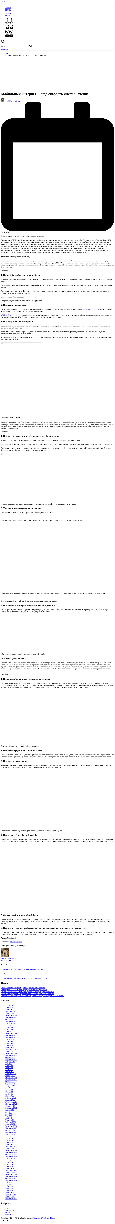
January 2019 (10, 1172)
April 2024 (9, 1045)
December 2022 (11, 1078)
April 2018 (9, 1191)
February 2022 (10, 1098)
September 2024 (11, 1037)
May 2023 (9, 1068)
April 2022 (9, 1094)
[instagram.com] (9, 33)
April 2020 (9, 1142)
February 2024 (10, 1050)
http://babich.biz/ (16, 942)
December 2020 (11, 1126)
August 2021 (10, 1110)
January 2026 (10, 1013)
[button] (25, 46)
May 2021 (9, 1116)
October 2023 (10, 1058)
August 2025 (10, 1023)
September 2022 (11, 1084)
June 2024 (9, 1041)
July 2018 (8, 1184)
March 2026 (9, 1009)
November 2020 (11, 1128)
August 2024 (10, 1039)
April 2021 (9, 1118)
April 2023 (9, 1070)
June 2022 (9, 1090)
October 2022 (10, 1082)
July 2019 (8, 1160)
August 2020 (10, 1134)
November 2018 (11, 1176)
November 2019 (11, 1152)
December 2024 (11, 1033)
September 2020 (11, 1132)
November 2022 (11, 1080)
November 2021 (11, 1104)
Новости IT (9, 1210)
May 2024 (9, 1043)
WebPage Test (6, 315)
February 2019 (10, 1170)
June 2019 (9, 1162)
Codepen (14, 337)
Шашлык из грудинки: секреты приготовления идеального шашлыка (27, 994)
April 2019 (9, 1166)
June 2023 (9, 1066)
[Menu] (2, 4)
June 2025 (9, 1027)
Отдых (8, 1212)
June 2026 (9, 1005)
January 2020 (10, 1148)
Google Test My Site (92, 309)
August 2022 (10, 1086)
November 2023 (11, 1056)
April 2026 (9, 1007)
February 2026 (10, 1011)
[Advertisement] (57, 73)
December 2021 (11, 1102)
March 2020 (9, 1144)
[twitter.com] (9, 25)
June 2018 (9, 1187)
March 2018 (9, 1193)
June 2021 (9, 1114)
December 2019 (11, 1150)
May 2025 (9, 1029)
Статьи (8, 1214)
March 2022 (9, 1096)
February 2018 (10, 1195)
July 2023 (8, 1064)
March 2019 (9, 1168)
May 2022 (9, 1092)
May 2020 (9, 1140)
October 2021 (10, 1106)
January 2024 (10, 1052)
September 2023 (11, 1060)
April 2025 (9, 1031)
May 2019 (9, 1164)
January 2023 (10, 1076)
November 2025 (11, 1017)
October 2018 (10, 1178)
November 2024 (11, 1035)
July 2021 (8, 1112)
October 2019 (10, 1154)
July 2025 (8, 1025)
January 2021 (10, 1124)
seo (6, 1208)
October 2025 (10, 1019)
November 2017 (11, 1199)
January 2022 (10, 1100)
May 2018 (9, 1189)
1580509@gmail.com (8, 958)
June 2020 (9, 1138)
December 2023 (11, 1054)
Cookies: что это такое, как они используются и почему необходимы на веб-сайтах (32, 996)
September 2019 (11, 1156)
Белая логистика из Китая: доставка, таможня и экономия (23, 988)
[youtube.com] (9, 37)
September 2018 (11, 1180)
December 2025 (11, 1015)
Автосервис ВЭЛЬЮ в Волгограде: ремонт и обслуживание (24, 990)
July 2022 (8, 1088)
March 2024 (9, 1048)
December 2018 (11, 1174)
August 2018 (10, 1182)
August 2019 (10, 1158)
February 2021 (10, 1122)
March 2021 (9, 1120)
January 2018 (10, 1197)
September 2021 (11, 1108)
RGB (3, 2)
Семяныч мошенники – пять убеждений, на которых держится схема (27, 992)
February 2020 (10, 1146)
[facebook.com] (9, 21)
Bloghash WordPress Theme (44, 1218)
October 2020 (10, 1130)
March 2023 (9, 1072)
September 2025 (11, 1021)
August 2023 (10, 1062)
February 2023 (10, 1074)
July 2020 (8, 1136)
